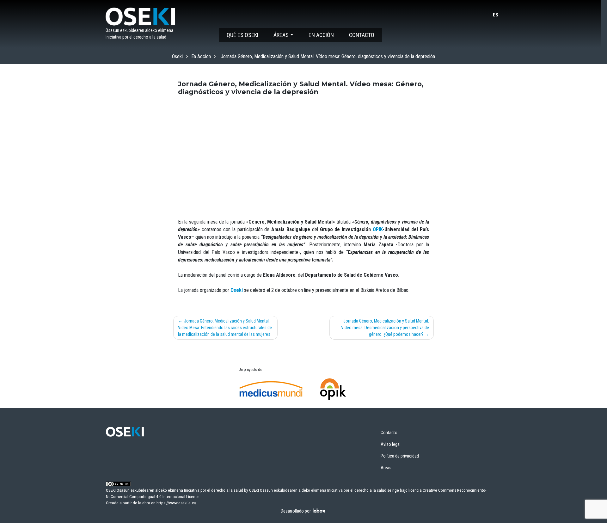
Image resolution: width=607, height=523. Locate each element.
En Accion (201, 56)
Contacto (361, 35)
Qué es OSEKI (242, 35)
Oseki (177, 56)
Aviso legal (391, 444)
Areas (386, 467)
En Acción (321, 35)
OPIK (378, 229)
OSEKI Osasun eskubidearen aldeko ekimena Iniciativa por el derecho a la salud (317, 490)
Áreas (281, 35)
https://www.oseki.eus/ (176, 502)
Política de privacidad (400, 455)
